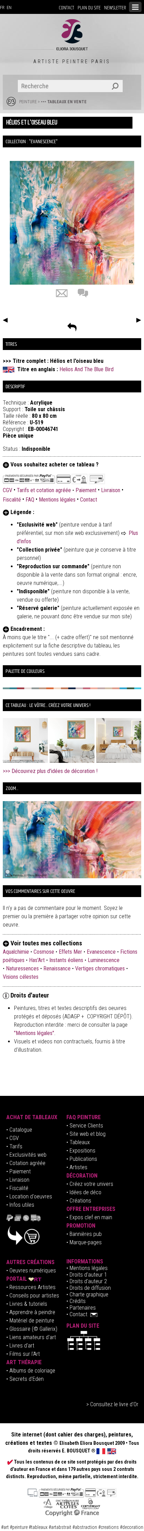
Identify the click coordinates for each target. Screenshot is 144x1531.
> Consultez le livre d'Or (112, 1404)
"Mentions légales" (34, 1033)
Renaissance (57, 968)
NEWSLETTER (115, 7)
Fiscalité (12, 499)
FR (2, 7)
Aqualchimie (16, 951)
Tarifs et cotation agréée (44, 490)
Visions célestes (20, 977)
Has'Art (37, 960)
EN (9, 7)
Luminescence (104, 960)
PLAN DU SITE (89, 7)
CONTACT (66, 7)
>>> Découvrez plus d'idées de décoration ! (50, 771)
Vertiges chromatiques (100, 968)
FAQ (30, 499)
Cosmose (44, 951)
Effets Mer (70, 951)
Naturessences (22, 968)
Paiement (85, 490)
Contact (88, 499)
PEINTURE (28, 101)
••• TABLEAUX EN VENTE (64, 101)
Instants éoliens (66, 960)
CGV (8, 490)
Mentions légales (57, 499)
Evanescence (101, 951)
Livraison (110, 490)
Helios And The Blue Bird (86, 369)
